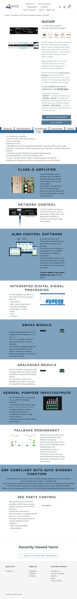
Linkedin (32, 573)
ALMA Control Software (24, 146)
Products (14, 15)
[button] (36, 21)
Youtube (32, 576)
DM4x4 (53, 158)
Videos (70, 128)
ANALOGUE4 (55, 160)
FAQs (38, 131)
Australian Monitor (16, 594)
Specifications (23, 128)
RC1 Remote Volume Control (22, 407)
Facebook (32, 571)
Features (7, 128)
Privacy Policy (56, 581)
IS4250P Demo (62, 89)
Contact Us (55, 571)
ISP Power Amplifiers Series (30, 15)
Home (7, 15)
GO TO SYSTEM (56, 122)
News (53, 578)
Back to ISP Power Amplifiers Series (40, 556)
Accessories (41, 128)
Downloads (57, 128)
